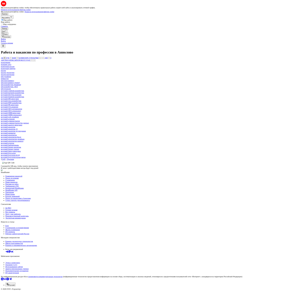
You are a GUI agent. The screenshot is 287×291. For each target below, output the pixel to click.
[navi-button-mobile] (3, 46)
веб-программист (7, 81)
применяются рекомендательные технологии (45, 277)
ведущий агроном (8, 119)
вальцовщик (5, 62)
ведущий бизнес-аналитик (11, 147)
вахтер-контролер (7, 75)
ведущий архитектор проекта (12, 141)
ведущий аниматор (8, 133)
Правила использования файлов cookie (39, 12)
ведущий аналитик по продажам (13, 131)
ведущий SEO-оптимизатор (11, 109)
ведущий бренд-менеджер (11, 151)
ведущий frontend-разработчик (12, 97)
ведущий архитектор (9, 135)
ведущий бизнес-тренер (10, 149)
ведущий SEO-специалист (11, 111)
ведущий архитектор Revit (11, 137)
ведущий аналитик (8, 127)
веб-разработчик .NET (9, 87)
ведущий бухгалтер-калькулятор (13, 157)
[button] (3, 39)
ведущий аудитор (7, 143)
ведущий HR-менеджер (10, 99)
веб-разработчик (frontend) (11, 85)
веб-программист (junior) (10, 83)
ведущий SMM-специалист (11, 115)
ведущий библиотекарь (10, 145)
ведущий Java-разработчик (11, 101)
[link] (5, 34)
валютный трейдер (8, 68)
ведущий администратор (10, 121)
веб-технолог (6, 89)
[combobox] (10, 284)
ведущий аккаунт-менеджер (11, 125)
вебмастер (5, 79)
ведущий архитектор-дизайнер (12, 139)
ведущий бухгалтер (8, 153)
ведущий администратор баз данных (15, 123)
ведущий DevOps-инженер (11, 95)
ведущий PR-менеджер (9, 105)
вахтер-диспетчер (7, 73)
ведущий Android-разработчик (12, 91)
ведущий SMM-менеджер (10, 113)
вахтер (3, 71)
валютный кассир (7, 66)
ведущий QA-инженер (9, 107)
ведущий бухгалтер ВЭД (10, 155)
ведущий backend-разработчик (12, 93)
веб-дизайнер (6, 77)
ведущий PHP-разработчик (11, 103)
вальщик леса (6, 64)
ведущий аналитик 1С (9, 129)
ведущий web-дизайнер (10, 117)
